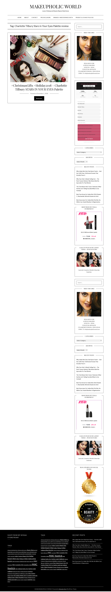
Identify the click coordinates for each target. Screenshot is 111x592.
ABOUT (26, 17)
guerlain (13, 556)
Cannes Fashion (11, 553)
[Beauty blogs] (89, 483)
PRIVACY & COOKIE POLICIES (85, 17)
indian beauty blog (47, 548)
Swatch (25, 579)
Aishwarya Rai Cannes (22, 550)
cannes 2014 (15, 552)
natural (26, 573)
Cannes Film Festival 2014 (19, 553)
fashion (9, 556)
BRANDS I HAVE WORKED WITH (63, 17)
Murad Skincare (16, 573)
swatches (29, 579)
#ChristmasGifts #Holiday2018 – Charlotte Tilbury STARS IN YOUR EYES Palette (39, 87)
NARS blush (22, 573)
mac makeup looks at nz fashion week (25, 568)
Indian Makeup (20, 559)
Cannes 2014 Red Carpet (31, 552)
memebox (30, 571)
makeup (10, 571)
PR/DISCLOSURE (46, 17)
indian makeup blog (30, 559)
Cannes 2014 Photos (22, 552)
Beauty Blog (30, 550)
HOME (19, 17)
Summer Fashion (20, 579)
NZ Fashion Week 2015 (20, 575)
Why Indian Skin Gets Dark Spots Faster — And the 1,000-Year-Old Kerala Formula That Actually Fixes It (88, 173)
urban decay (64, 569)
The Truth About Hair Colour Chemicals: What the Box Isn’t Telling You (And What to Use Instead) (88, 188)
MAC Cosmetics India (26, 565)
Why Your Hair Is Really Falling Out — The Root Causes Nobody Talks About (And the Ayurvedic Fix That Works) (87, 181)
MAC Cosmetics (16, 565)
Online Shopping (19, 577)
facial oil (34, 554)
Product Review (28, 577)
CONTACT (35, 17)
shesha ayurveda (12, 579)
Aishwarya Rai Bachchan (12, 550)
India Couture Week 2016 (22, 556)
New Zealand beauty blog (59, 563)
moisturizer (10, 573)
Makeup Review (24, 571)
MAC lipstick (55, 555)
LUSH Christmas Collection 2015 (19, 561)
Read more (39, 98)
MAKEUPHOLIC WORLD (55, 6)
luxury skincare (30, 561)
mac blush (10, 565)
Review (33, 577)
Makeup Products (16, 571)
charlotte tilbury (28, 554)
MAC (35, 561)
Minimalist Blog (62, 589)
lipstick (10, 561)
